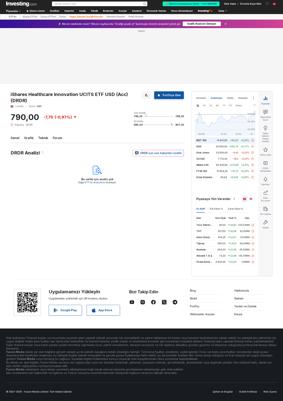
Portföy (194, 306)
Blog (193, 290)
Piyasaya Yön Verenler (213, 199)
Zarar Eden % (235, 208)
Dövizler (201, 98)
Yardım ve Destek (245, 306)
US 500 (200, 158)
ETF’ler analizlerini (95, 182)
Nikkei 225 (202, 164)
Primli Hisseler (136, 16)
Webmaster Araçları (202, 314)
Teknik (43, 138)
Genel (15, 138)
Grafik (28, 138)
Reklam (239, 298)
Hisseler (243, 98)
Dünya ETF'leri (48, 16)
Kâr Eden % (216, 208)
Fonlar (62, 16)
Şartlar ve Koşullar (223, 391)
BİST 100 (201, 140)
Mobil (193, 298)
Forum (57, 138)
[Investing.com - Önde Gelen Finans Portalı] (21, 4)
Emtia (230, 98)
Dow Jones (202, 152)
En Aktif (200, 208)
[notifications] (267, 3)
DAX (199, 146)
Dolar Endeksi (204, 177)
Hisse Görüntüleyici (182, 11)
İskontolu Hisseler (115, 16)
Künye (238, 314)
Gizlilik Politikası (248, 391)
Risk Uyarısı (270, 391)
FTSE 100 (201, 171)
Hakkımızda (241, 290)
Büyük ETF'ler (30, 16)
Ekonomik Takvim (156, 11)
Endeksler (216, 98)
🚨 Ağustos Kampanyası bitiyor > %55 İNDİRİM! (191, 4)
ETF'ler (13, 16)
